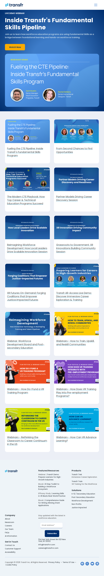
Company (10, 515)
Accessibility (10, 552)
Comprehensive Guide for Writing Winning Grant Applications (51, 503)
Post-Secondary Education (83, 497)
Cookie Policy (11, 565)
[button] (96, 5)
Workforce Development (82, 501)
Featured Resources (48, 471)
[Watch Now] (15, 47)
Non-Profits (76, 504)
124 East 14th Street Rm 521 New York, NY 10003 (52, 540)
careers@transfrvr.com (48, 548)
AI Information (11, 536)
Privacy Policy (54, 562)
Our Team (9, 529)
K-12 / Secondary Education (83, 494)
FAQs (7, 533)
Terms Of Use (68, 562)
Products (76, 471)
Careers (8, 526)
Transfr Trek (77, 474)
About (7, 519)
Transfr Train (77, 481)
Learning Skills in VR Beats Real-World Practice (51, 494)
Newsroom (9, 522)
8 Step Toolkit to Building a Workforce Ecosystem (48, 487)
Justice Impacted (79, 508)
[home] (14, 5)
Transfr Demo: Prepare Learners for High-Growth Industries (49, 477)
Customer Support (13, 549)
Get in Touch (11, 542)
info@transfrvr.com (46, 545)
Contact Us (10, 545)
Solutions (76, 490)
